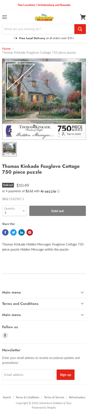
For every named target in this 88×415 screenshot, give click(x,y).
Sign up (65, 374)
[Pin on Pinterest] (29, 232)
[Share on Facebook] (5, 232)
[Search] (80, 29)
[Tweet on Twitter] (13, 232)
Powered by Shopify (44, 407)
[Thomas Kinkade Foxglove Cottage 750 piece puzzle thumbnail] (9, 149)
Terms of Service (54, 397)
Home (6, 48)
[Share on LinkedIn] (21, 232)
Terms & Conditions (27, 397)
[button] (44, 191)
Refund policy (77, 397)
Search (7, 397)
